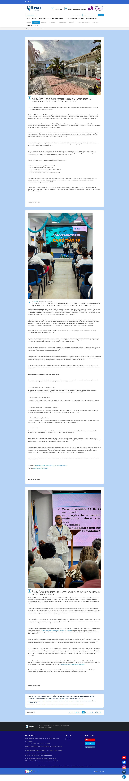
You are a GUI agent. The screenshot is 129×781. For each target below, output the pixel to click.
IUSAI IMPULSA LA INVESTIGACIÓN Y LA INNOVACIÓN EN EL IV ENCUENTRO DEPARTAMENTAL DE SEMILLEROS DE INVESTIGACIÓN (61, 696)
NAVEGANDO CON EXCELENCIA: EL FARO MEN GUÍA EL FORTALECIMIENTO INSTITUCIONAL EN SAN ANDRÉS (56, 698)
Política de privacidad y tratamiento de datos (59, 766)
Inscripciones (30, 15)
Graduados (52, 22)
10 (95, 712)
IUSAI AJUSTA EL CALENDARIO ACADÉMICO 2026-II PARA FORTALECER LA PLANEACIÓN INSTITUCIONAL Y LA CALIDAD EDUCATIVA (61, 100)
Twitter (89, 743)
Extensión (71, 22)
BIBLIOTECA (95, 22)
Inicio (28, 18)
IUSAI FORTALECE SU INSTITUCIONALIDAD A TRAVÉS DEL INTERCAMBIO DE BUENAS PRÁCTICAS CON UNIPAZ (56, 705)
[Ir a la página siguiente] (97, 712)
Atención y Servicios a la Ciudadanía (75, 18)
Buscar (100, 15)
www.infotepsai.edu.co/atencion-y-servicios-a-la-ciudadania (57, 630)
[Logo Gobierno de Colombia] (64, 1)
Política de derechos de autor (77, 766)
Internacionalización (83, 22)
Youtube (90, 739)
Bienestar (43, 22)
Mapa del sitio (89, 766)
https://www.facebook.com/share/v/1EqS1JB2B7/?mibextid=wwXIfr (50, 465)
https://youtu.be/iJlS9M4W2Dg (40, 468)
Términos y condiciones (42, 766)
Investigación (62, 22)
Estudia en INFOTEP (91, 18)
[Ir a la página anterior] (72, 712)
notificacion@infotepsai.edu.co (49, 758)
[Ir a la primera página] (69, 712)
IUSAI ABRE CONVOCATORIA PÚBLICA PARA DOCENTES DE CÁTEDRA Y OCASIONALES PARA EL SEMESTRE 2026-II (66, 593)
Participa (29, 22)
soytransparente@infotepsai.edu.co (44, 755)
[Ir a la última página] (100, 712)
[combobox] (90, 15)
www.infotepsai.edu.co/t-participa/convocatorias (72, 664)
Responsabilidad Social (32, 25)
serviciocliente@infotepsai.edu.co (42, 753)
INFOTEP (34, 18)
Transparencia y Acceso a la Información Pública (51, 18)
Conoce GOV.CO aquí (98, 771)
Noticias (35, 22)
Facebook (90, 747)
